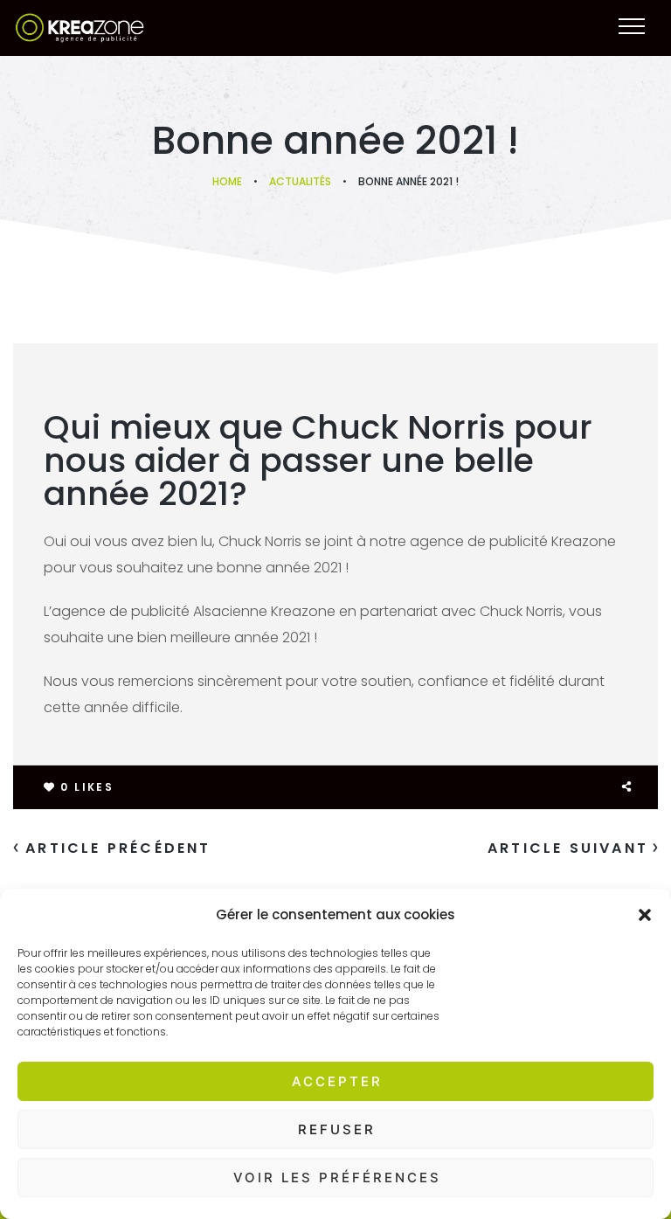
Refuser (337, 1129)
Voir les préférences (337, 1177)
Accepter (337, 1081)
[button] (645, 915)
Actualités (300, 181)
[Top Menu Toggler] (631, 26)
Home (227, 181)
